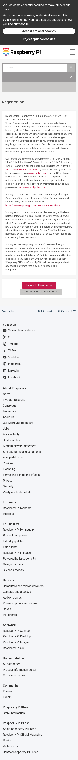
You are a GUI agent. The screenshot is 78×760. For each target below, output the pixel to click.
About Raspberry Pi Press (19, 729)
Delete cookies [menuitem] (46, 311)
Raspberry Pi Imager (16, 642)
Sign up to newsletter (21, 330)
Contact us (9, 405)
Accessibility (11, 434)
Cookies (8, 463)
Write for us (10, 746)
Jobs (6, 428)
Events (7, 697)
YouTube (13, 357)
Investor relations (14, 399)
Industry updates (13, 541)
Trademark (9, 411)
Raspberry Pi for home (17, 508)
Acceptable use (13, 457)
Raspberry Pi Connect (16, 630)
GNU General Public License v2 (22, 169)
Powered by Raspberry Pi (19, 558)
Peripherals (10, 615)
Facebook (14, 377)
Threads (13, 344)
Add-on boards (12, 597)
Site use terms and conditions (22, 451)
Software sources (14, 675)
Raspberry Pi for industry (19, 529)
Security (8, 486)
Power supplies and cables (20, 603)
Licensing (9, 469)
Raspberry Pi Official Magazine (22, 734)
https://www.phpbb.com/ (31, 187)
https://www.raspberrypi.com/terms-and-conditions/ (33, 205)
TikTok (12, 350)
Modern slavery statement (19, 446)
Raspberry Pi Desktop (17, 636)
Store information (14, 713)
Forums (8, 691)
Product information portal (19, 669)
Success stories (13, 570)
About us (8, 417)
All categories (11, 664)
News (6, 394)
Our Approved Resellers (18, 423)
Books (7, 740)
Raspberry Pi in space (17, 552)
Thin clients (10, 547)
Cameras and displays (17, 591)
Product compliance (15, 535)
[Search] (71, 68)
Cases (7, 609)
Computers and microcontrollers (23, 586)
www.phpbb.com (37, 173)
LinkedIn (13, 370)
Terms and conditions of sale (21, 475)
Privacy (7, 480)
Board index (8, 311)
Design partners (13, 564)
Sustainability (11, 440)
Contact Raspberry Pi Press (20, 752)
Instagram (14, 364)
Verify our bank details (17, 492)
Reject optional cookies (39, 39)
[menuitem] (70, 77)
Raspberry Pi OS (13, 648)
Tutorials (8, 514)
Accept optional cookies (39, 31)
